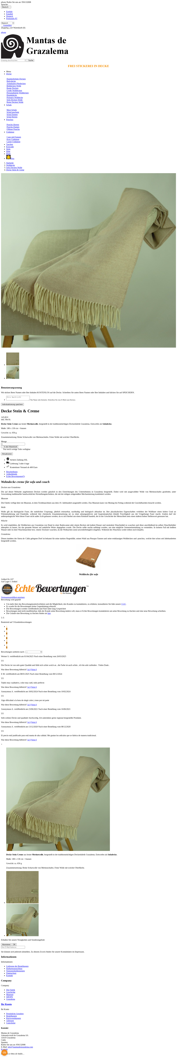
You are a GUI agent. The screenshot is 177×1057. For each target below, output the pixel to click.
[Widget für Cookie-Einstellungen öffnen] (4, 1053)
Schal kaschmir (13, 112)
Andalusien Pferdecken (16, 83)
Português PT (11, 18)
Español (9, 14)
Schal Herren (12, 117)
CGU (123, 604)
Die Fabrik (10, 990)
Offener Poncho (13, 129)
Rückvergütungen (13, 1018)
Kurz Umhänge (13, 139)
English (9, 11)
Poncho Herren (13, 125)
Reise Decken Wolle (15, 102)
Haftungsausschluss (14, 968)
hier (49, 613)
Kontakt (9, 975)
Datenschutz (11, 973)
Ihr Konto (6, 1004)
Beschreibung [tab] (11, 472)
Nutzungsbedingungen (15, 971)
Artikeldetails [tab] (11, 474)
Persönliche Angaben (15, 1014)
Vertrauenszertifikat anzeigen (13, 597)
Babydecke (11, 81)
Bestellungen (11, 1016)
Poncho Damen (13, 127)
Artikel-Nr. (5, 579)
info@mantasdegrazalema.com (20, 1047)
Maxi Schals (12, 110)
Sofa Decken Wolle (15, 100)
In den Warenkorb (9, 447)
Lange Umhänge (13, 142)
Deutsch (9, 16)
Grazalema (10, 999)
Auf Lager (5, 581)
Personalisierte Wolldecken (18, 93)
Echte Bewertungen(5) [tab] (15, 476)
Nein (34, 669)
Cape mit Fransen (14, 137)
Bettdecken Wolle (14, 86)
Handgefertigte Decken (16, 79)
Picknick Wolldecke (15, 97)
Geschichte (10, 992)
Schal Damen (12, 114)
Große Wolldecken (14, 90)
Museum (9, 994)
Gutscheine (10, 1023)
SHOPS (9, 997)
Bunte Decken (12, 88)
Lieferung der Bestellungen (17, 966)
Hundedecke (12, 95)
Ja (29, 669)
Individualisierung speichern (12, 404)
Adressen (10, 1021)
